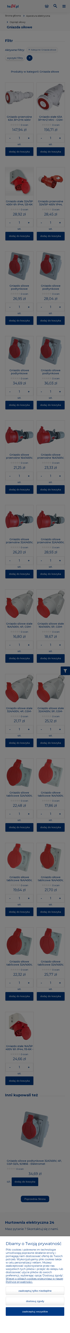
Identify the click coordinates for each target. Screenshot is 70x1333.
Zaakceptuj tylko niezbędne (35, 1290)
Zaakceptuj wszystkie (35, 1311)
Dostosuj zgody (35, 1301)
